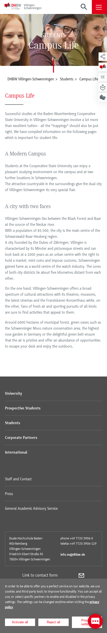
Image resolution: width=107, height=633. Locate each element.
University (13, 394)
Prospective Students (23, 408)
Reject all (53, 622)
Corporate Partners (21, 438)
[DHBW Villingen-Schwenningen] (23, 7)
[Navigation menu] (99, 7)
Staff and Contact (18, 479)
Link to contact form (40, 575)
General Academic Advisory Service (31, 508)
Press (9, 494)
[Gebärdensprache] (103, 97)
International (16, 453)
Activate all (20, 622)
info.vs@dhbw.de (72, 555)
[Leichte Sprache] (103, 87)
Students (12, 423)
